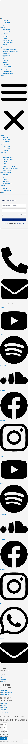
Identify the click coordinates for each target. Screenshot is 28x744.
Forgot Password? (21, 214)
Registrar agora (20, 223)
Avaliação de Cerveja (8, 40)
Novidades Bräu (4, 734)
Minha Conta (4, 69)
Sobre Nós (5, 20)
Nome (1, 724)
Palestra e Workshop (8, 42)
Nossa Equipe (6, 22)
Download (5, 58)
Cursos (3, 27)
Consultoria (5, 36)
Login (2, 75)
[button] (14, 106)
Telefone (2, 731)
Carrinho (3, 68)
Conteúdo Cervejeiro (6, 55)
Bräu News (5, 57)
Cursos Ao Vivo (6, 31)
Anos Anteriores (7, 53)
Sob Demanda (6, 29)
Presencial (5, 33)
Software (5, 62)
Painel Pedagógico (7, 71)
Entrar (14, 219)
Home (2, 18)
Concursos (4, 47)
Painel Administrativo (8, 73)
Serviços (3, 35)
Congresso (5, 60)
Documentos (6, 25)
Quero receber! (4, 736)
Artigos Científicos (7, 66)
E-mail (1, 728)
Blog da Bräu (6, 64)
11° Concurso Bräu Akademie (10, 49)
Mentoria (5, 38)
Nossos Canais (6, 24)
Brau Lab (5, 44)
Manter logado (7, 215)
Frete (4, 46)
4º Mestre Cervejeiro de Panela (10, 51)
